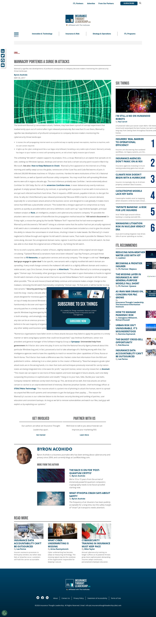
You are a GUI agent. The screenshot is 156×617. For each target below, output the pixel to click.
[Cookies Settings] (4, 613)
